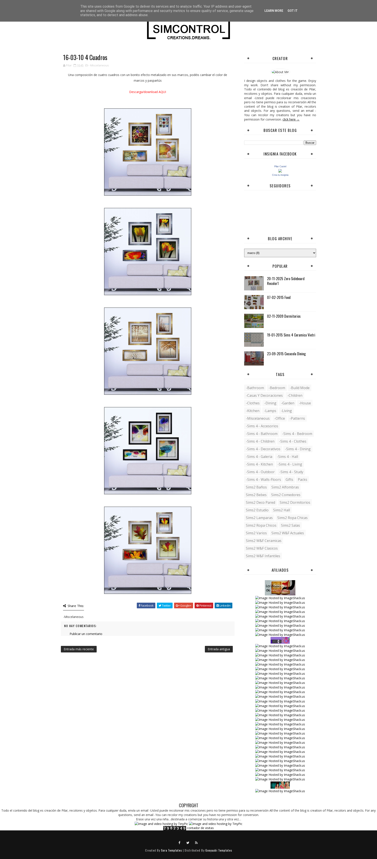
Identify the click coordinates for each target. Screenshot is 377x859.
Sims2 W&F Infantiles (263, 556)
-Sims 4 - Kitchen (259, 464)
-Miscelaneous (99, 65)
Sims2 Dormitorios (295, 502)
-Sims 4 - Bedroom (297, 433)
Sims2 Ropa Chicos (261, 525)
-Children (294, 395)
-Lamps (270, 410)
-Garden (287, 403)
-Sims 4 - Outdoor (260, 471)
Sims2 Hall (281, 510)
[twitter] (188, 842)
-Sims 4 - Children (260, 441)
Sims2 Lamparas (259, 517)
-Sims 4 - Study (291, 471)
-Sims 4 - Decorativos (263, 449)
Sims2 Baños (256, 487)
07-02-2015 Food (279, 297)
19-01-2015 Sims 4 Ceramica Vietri (291, 335)
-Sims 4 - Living (290, 464)
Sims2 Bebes (256, 494)
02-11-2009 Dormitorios (284, 316)
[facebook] (179, 842)
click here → (291, 119)
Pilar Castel (280, 166)
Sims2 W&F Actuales (287, 533)
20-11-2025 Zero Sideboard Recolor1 (286, 281)
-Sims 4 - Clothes (292, 441)
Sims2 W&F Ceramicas (263, 540)
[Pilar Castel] (280, 170)
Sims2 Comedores (285, 494)
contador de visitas (200, 828)
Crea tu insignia (280, 175)
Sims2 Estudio (257, 510)
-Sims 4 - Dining (298, 449)
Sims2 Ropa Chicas (292, 517)
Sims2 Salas (290, 525)
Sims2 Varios (256, 533)
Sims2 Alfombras (285, 487)
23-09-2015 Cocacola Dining (286, 353)
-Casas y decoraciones (264, 395)
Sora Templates (171, 850)
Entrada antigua (219, 649)
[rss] (196, 842)
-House (305, 403)
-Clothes (253, 403)
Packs (302, 479)
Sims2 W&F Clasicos (262, 548)
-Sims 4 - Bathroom (262, 433)
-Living (286, 410)
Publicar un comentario (86, 634)
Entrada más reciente (79, 649)
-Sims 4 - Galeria (259, 456)
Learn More (273, 10)
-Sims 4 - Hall (287, 456)
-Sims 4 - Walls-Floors (263, 479)
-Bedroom (277, 387)
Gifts (289, 479)
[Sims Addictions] (280, 785)
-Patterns (297, 418)
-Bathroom (255, 387)
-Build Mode (300, 387)
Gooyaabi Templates (218, 850)
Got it (293, 10)
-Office (279, 418)
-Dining (270, 403)
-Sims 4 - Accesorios (262, 426)
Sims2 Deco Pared (260, 502)
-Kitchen (252, 410)
